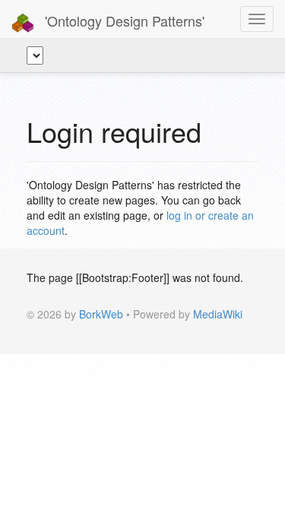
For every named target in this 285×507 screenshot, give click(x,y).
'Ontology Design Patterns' (122, 20)
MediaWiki (217, 314)
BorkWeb (101, 314)
